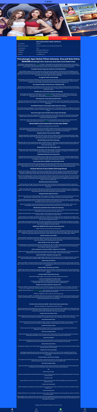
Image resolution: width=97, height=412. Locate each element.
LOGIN (64, 38)
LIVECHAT (85, 411)
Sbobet (37, 64)
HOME (12, 411)
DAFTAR (32, 38)
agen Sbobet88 (49, 95)
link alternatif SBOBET (38, 290)
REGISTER (36, 411)
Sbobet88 (46, 121)
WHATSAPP (61, 411)
